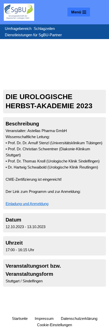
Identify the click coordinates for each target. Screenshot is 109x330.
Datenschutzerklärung (79, 318)
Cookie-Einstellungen (54, 325)
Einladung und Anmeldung (27, 203)
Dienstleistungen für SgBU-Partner (33, 35)
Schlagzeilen (44, 28)
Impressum (44, 318)
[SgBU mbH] (19, 12)
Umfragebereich (18, 28)
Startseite (20, 318)
